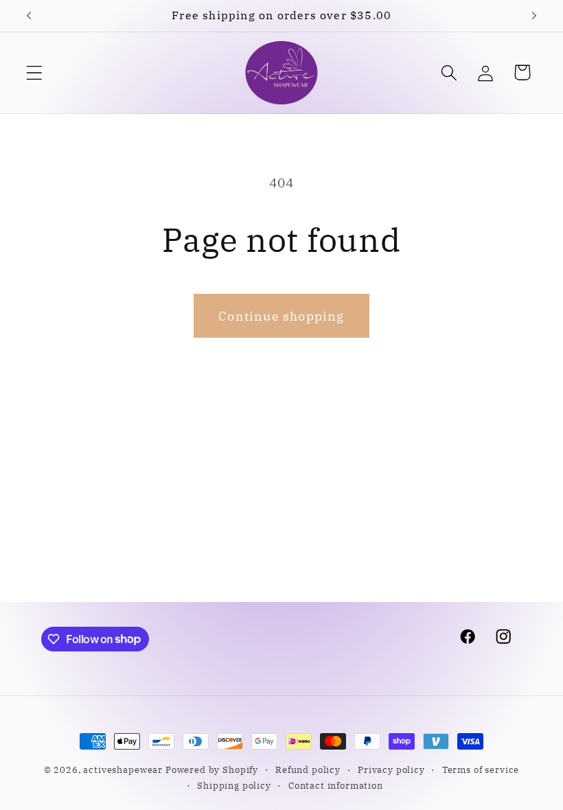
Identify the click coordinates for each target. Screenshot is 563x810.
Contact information (335, 785)
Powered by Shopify (211, 769)
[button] (34, 72)
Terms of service (480, 769)
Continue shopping (281, 316)
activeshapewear (123, 769)
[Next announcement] (534, 16)
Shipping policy (234, 785)
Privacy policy (391, 769)
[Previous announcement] (29, 16)
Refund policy (308, 769)
